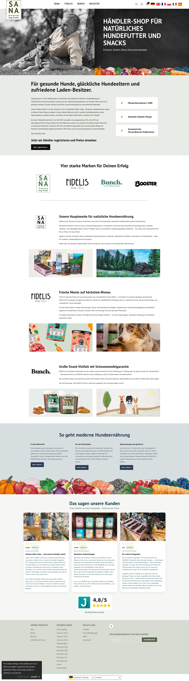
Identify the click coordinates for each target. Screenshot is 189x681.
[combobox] (81, 677)
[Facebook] (111, 626)
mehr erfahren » (37, 465)
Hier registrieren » (40, 147)
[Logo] (13, 10)
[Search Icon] (136, 4)
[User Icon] (142, 4)
